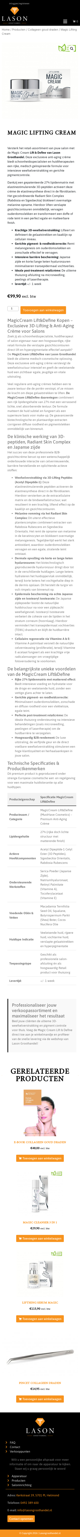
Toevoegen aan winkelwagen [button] (42, 1158)
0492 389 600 (29, 1502)
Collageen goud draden (43, 29)
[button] (71, 48)
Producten (18, 29)
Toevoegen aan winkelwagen (43, 310)
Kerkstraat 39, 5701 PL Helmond (37, 1495)
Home (6, 29)
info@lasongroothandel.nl (34, 1510)
